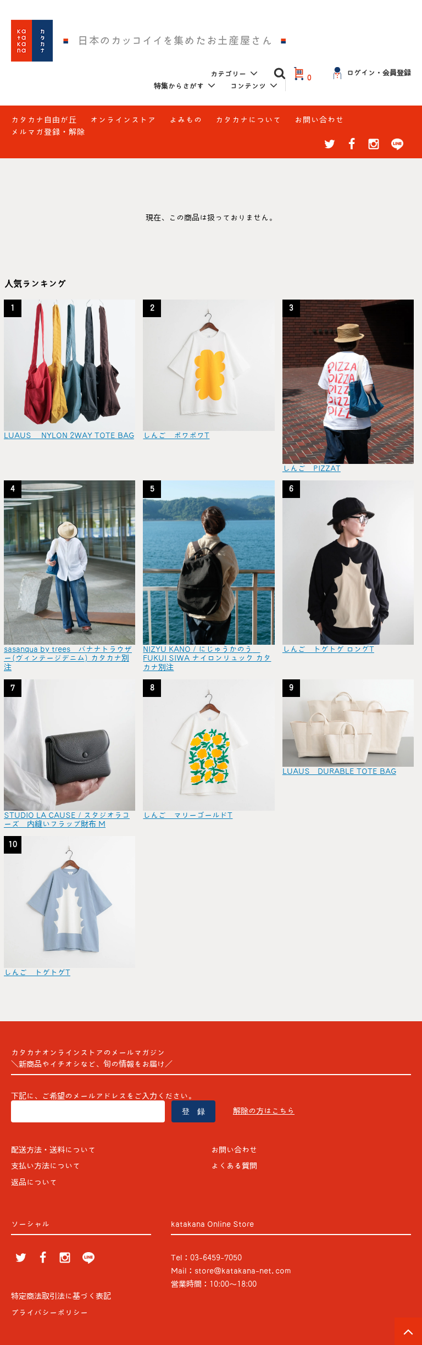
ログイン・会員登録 (379, 72)
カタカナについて (248, 120)
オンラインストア (123, 120)
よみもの (185, 120)
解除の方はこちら (264, 1111)
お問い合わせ (319, 120)
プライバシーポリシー (49, 1312)
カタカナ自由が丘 (44, 120)
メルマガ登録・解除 (48, 132)
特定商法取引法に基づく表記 (61, 1296)
